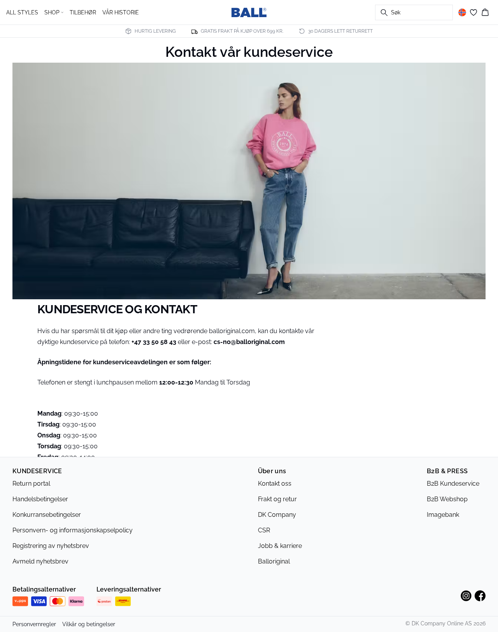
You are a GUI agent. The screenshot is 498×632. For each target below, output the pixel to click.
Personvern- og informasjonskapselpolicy (72, 530)
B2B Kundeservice (453, 483)
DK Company (277, 514)
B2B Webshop (447, 499)
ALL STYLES (22, 12)
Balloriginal (274, 561)
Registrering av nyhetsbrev (50, 545)
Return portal (31, 483)
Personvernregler (34, 624)
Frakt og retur (277, 499)
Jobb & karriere (280, 545)
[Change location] (462, 12)
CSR (264, 530)
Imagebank (443, 514)
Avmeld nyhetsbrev (40, 561)
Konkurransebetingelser (46, 514)
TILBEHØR (83, 12)
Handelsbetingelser (40, 499)
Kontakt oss (274, 483)
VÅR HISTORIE (120, 12)
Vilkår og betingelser (88, 624)
